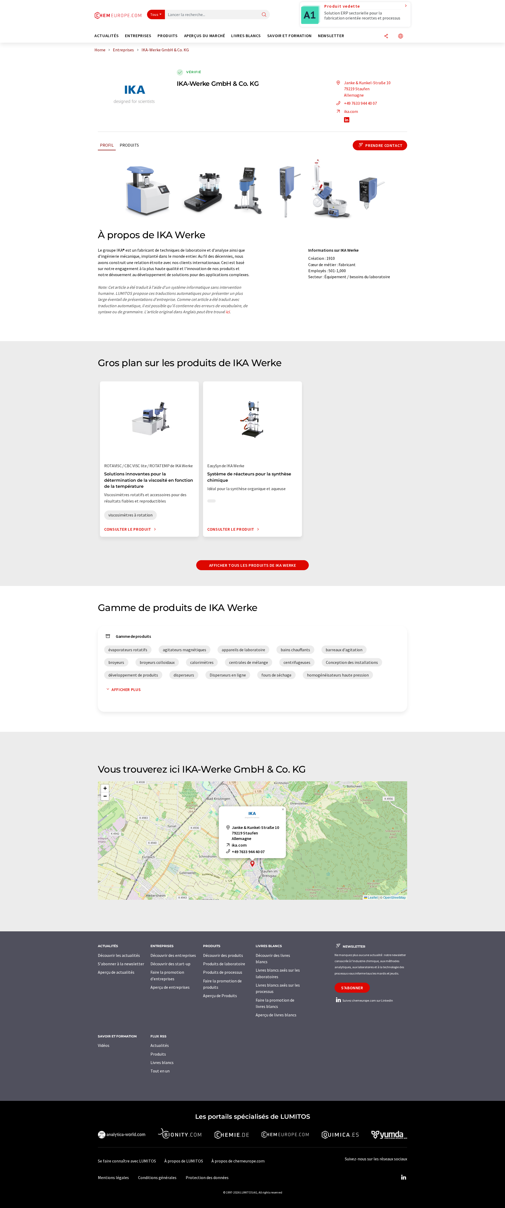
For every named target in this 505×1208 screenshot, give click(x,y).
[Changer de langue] (400, 36)
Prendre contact (384, 145)
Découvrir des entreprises (173, 955)
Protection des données (207, 1177)
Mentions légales (113, 1177)
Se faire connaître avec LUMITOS (127, 1161)
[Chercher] (264, 15)
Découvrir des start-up (170, 963)
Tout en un (160, 1070)
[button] (252, 864)
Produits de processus (222, 972)
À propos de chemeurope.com (238, 1161)
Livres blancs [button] (246, 35)
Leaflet (372, 897)
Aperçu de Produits (220, 995)
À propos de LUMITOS (183, 1161)
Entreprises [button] (138, 35)
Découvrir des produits (223, 955)
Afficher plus (126, 689)
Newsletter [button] (331, 35)
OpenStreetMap (394, 897)
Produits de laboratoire (224, 963)
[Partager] (386, 36)
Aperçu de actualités (116, 972)
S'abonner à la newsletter (121, 963)
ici (228, 311)
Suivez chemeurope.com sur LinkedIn (367, 1000)
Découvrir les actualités (119, 955)
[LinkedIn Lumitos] (403, 1177)
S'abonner (352, 987)
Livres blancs (162, 1062)
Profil (107, 145)
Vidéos (103, 1045)
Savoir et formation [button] (289, 35)
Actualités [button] (106, 35)
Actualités (159, 1045)
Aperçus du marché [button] (204, 35)
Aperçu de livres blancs (276, 1014)
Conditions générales (157, 1177)
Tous (154, 14)
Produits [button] (168, 35)
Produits (129, 145)
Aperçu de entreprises (170, 987)
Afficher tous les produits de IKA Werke (252, 565)
